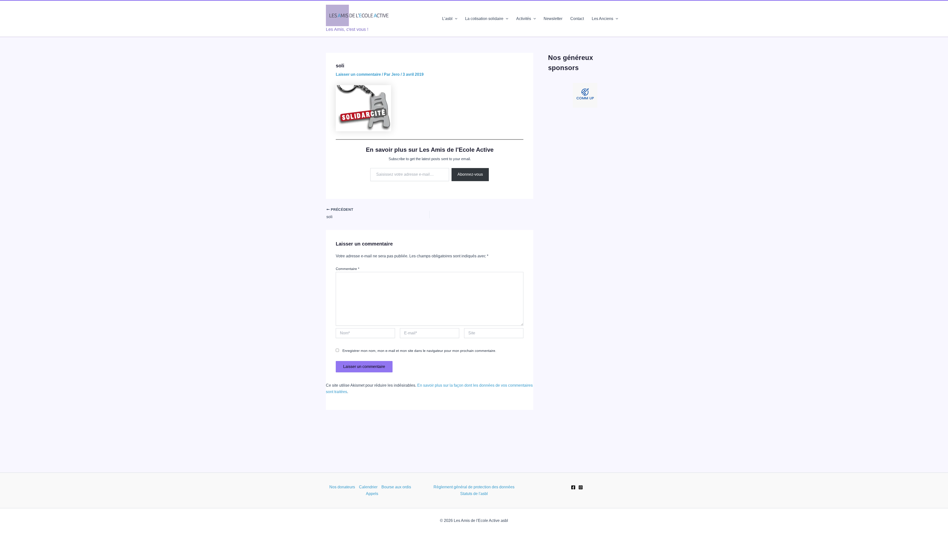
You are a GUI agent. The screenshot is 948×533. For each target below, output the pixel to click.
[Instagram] (580, 487)
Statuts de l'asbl (474, 494)
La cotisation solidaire (484, 19)
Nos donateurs (342, 487)
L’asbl (447, 19)
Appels (372, 494)
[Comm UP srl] (585, 95)
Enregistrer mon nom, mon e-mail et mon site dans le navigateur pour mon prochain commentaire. (419, 351)
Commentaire (347, 269)
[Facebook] (573, 487)
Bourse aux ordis (396, 487)
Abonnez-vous (470, 174)
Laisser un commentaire (358, 74)
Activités (523, 19)
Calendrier (368, 487)
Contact (577, 19)
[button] (455, 19)
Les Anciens (602, 19)
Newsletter (553, 19)
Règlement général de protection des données (474, 487)
